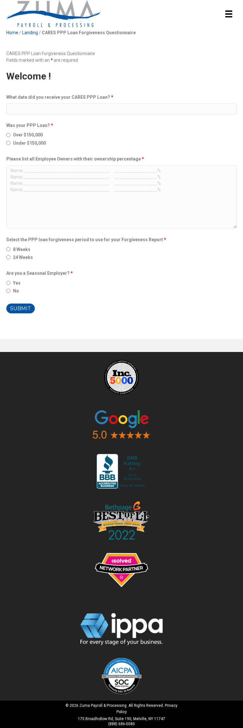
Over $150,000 (28, 134)
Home (12, 32)
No (16, 290)
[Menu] (229, 14)
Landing (30, 32)
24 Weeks (23, 257)
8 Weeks (21, 249)
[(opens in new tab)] (121, 377)
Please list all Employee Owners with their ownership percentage (75, 158)
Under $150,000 (29, 143)
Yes (17, 283)
